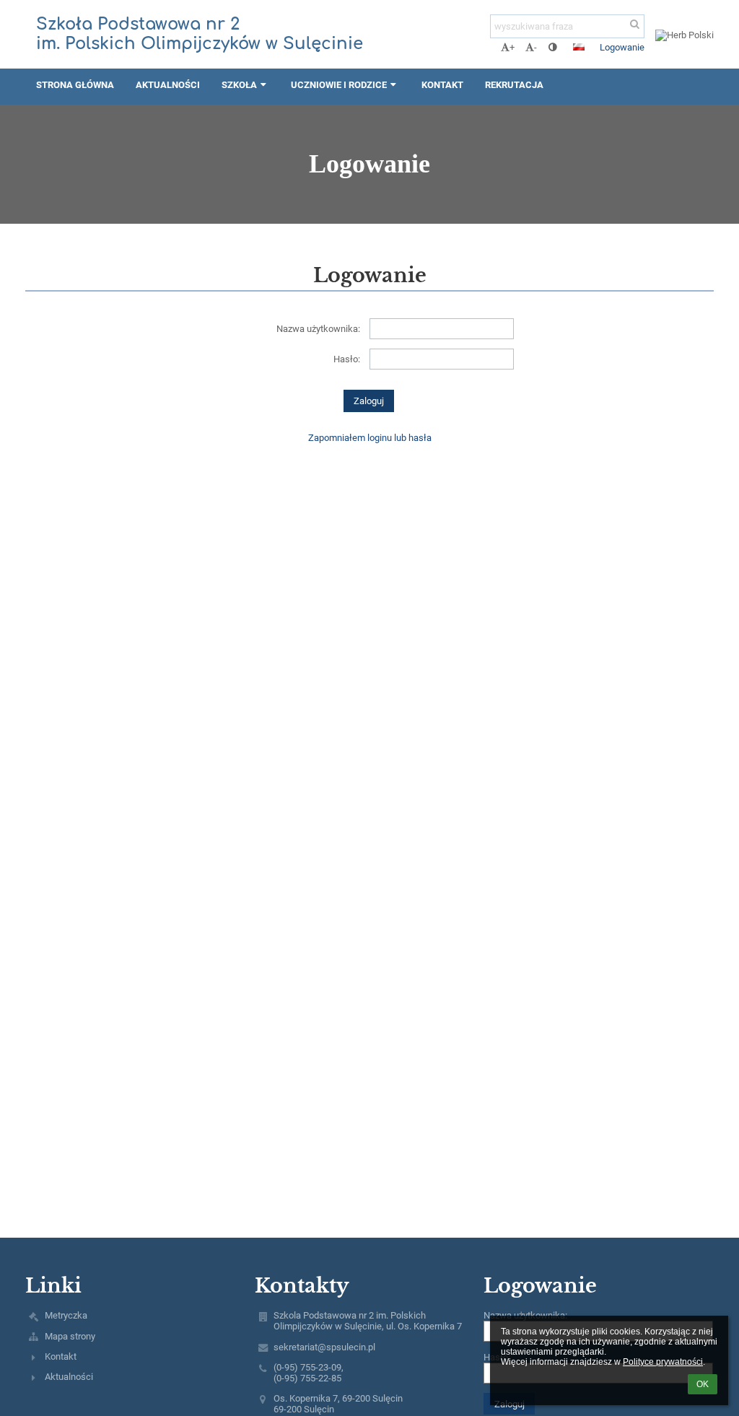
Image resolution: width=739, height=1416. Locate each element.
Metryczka (66, 1315)
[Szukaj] (634, 24)
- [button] (535, 47)
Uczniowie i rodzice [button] (339, 84)
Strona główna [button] (75, 84)
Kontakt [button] (442, 84)
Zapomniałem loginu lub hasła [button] (370, 437)
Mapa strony (70, 1336)
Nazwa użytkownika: (318, 328)
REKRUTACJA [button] (514, 84)
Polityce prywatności (663, 1362)
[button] (552, 47)
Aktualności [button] (168, 84)
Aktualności (69, 1376)
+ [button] (512, 47)
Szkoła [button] (239, 84)
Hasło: (346, 359)
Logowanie (622, 47)
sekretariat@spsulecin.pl (324, 1347)
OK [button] (702, 1384)
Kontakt (60, 1356)
